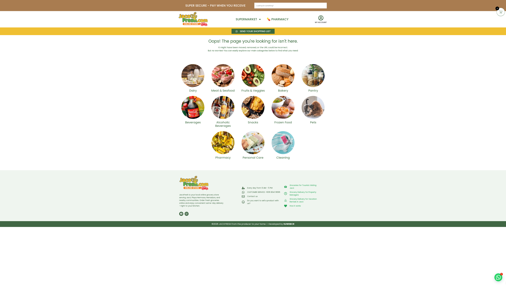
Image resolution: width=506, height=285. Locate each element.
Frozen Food (283, 122)
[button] (498, 277)
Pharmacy (223, 158)
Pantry (313, 91)
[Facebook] (181, 214)
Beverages (193, 122)
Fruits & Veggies (253, 91)
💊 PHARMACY (277, 19)
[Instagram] (187, 214)
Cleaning (283, 158)
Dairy (193, 91)
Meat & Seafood (223, 91)
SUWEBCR (288, 223)
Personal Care (253, 158)
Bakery (283, 91)
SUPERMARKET (246, 19)
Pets (313, 122)
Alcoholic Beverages (223, 124)
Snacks (253, 122)
